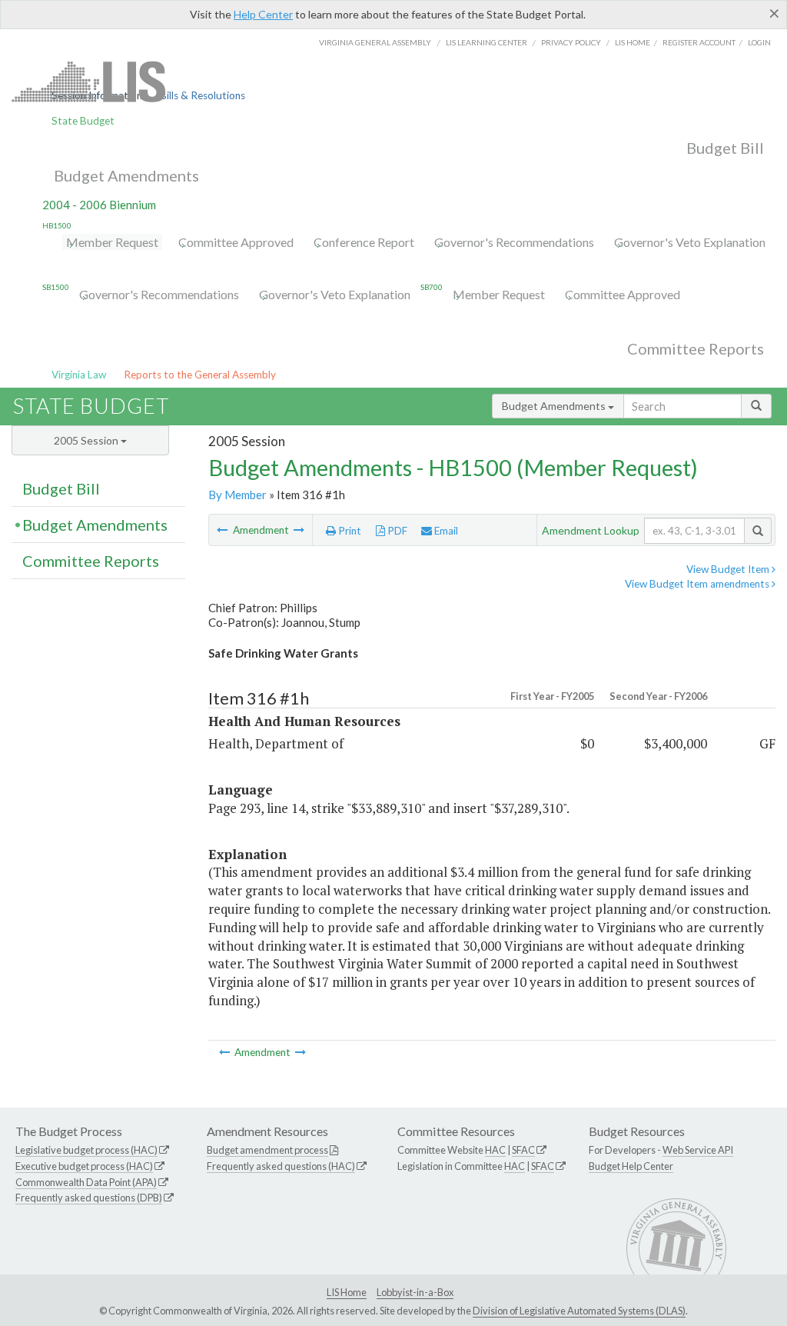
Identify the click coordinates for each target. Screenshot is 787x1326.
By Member (237, 494)
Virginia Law (78, 374)
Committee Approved (236, 242)
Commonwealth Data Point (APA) (86, 1182)
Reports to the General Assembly (200, 374)
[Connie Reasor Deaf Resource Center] (223, 530)
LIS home (632, 42)
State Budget (83, 121)
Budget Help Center (631, 1166)
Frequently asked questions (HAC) (281, 1166)
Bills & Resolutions (202, 95)
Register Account (699, 42)
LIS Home (347, 1292)
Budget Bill (725, 147)
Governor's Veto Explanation (689, 242)
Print (348, 531)
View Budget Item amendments (698, 584)
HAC (495, 1150)
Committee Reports (695, 348)
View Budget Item (729, 569)
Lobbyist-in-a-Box (415, 1292)
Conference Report (364, 242)
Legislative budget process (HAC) (86, 1150)
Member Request (112, 242)
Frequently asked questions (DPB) (88, 1197)
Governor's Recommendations (514, 242)
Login (759, 42)
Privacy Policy (571, 42)
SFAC (523, 1150)
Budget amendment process (267, 1150)
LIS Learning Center (486, 42)
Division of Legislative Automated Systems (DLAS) (579, 1310)
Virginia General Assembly (375, 42)
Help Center (263, 14)
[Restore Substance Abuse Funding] (299, 530)
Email (445, 531)
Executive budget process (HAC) (84, 1166)
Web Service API (697, 1150)
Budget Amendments (126, 175)
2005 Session (87, 440)
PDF (396, 531)
